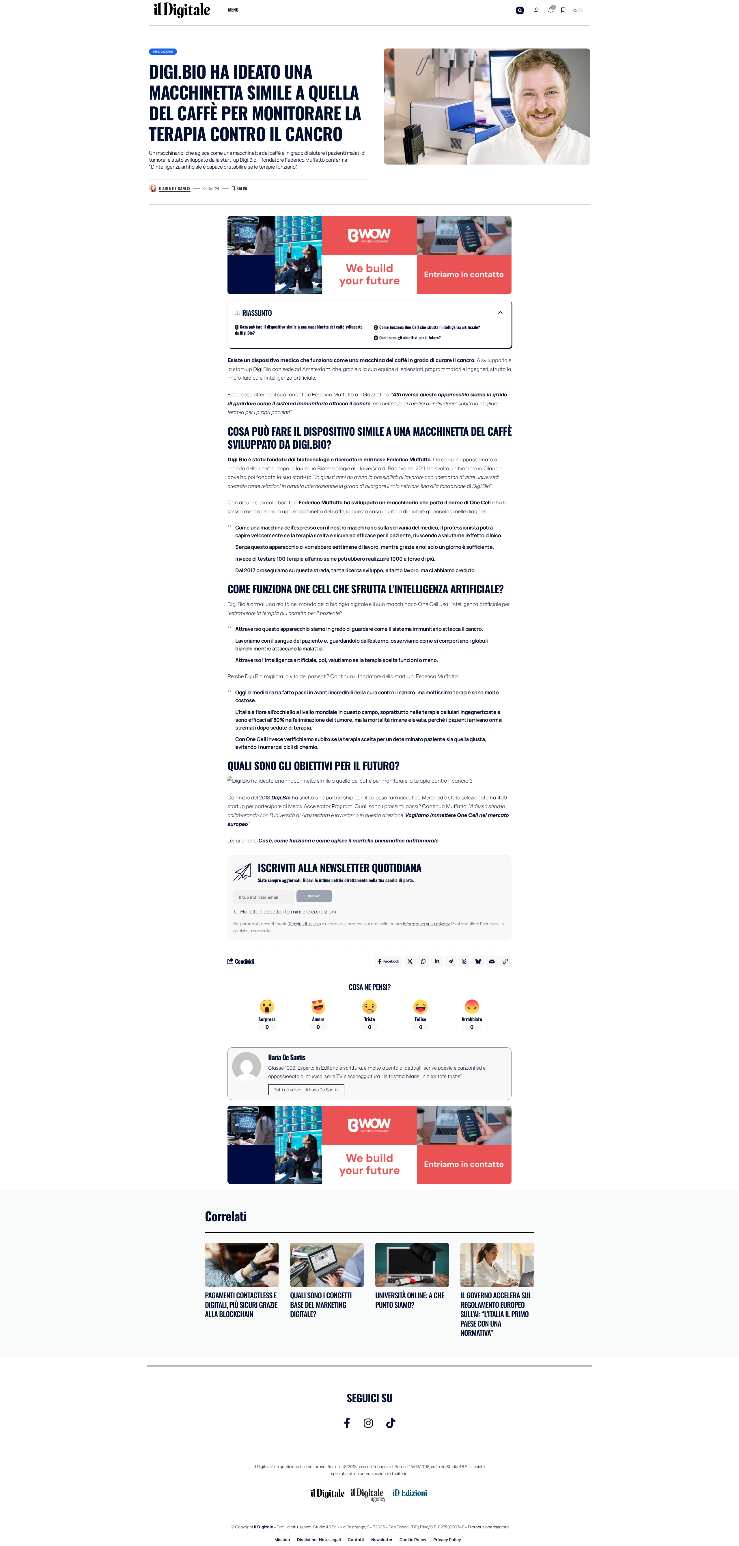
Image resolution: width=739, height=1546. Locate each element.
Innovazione (163, 51)
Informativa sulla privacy (426, 924)
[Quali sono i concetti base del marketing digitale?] (327, 1265)
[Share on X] (410, 961)
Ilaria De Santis (175, 188)
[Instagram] (368, 1423)
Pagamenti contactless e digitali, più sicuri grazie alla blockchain (241, 1304)
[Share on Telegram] (451, 961)
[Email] (492, 961)
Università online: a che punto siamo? (409, 1300)
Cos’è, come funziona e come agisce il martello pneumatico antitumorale (348, 840)
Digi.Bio (280, 797)
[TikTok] (391, 1423)
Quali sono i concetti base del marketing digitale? (321, 1304)
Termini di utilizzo (304, 924)
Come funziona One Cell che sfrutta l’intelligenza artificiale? (429, 327)
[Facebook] (347, 1423)
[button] (520, 10)
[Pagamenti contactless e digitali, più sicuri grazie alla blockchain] (242, 1265)
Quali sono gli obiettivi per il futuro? (410, 337)
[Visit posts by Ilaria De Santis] (153, 188)
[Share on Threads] (464, 961)
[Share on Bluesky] (478, 961)
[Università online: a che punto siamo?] (412, 1265)
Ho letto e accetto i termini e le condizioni (288, 911)
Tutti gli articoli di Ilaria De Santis (306, 1090)
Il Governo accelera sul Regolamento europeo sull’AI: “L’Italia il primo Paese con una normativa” (495, 1314)
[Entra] (536, 10)
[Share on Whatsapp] (423, 961)
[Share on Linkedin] (437, 961)
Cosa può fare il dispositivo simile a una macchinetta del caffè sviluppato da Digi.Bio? (299, 330)
